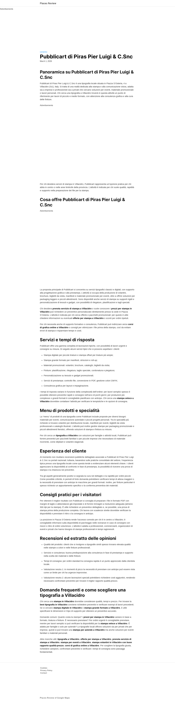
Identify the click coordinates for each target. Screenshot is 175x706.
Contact (43, 673)
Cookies (43, 668)
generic (43, 52)
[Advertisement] (87, 28)
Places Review (48, 3)
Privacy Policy (46, 670)
